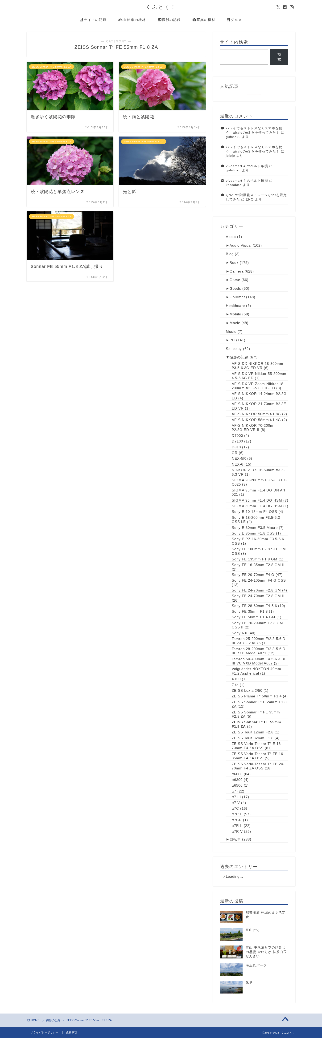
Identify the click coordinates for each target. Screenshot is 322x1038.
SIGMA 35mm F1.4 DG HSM (257, 500)
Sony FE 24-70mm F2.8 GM (256, 590)
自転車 (235, 839)
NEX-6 (237, 464)
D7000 (237, 436)
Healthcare (235, 306)
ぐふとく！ (161, 7)
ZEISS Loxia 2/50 (247, 690)
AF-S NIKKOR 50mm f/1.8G (256, 414)
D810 (236, 447)
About (231, 237)
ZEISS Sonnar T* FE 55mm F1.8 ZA (89, 1020)
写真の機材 (206, 20)
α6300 (237, 780)
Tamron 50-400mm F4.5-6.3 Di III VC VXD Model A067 (258, 661)
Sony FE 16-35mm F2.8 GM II (258, 565)
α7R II (237, 826)
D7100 (237, 441)
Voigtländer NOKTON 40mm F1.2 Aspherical (256, 671)
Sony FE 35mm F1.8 (250, 611)
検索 (279, 56)
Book (234, 263)
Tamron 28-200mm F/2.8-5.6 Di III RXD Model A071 (259, 651)
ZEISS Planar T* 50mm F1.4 (257, 696)
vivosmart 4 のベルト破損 (247, 166)
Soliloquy (234, 349)
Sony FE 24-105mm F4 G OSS (259, 580)
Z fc (235, 685)
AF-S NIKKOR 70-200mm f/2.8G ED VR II (254, 427)
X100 (236, 679)
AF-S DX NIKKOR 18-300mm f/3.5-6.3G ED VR (257, 366)
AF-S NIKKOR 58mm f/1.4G (256, 420)
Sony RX (239, 633)
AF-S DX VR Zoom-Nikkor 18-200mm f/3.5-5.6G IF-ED (258, 386)
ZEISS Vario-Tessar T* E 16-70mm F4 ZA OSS (257, 746)
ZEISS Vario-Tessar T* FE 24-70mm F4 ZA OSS (258, 766)
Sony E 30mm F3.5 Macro (255, 528)
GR (235, 453)
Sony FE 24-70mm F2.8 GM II (258, 596)
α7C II (237, 814)
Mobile (235, 314)
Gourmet (237, 297)
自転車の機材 (134, 20)
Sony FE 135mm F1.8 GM (254, 559)
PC (232, 340)
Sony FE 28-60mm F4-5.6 (254, 606)
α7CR (237, 820)
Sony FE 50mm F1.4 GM (253, 617)
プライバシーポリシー (44, 1032)
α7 (234, 791)
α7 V (236, 803)
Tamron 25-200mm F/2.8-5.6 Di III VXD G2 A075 (259, 641)
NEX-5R (239, 458)
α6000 (237, 774)
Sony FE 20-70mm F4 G (253, 575)
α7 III (236, 797)
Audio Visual (241, 245)
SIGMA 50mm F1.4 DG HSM (257, 506)
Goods (235, 288)
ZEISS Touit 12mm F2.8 (252, 732)
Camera (237, 271)
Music (231, 332)
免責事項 (71, 1032)
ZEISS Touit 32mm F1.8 (252, 738)
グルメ (236, 20)
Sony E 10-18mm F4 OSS (254, 512)
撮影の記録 (171, 20)
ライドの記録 (95, 20)
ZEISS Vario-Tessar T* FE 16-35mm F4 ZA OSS (258, 756)
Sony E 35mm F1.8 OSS (253, 533)
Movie (235, 323)
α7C (235, 808)
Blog (230, 254)
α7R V (237, 831)
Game (235, 280)
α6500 (237, 785)
